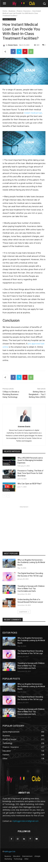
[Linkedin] (24, 838)
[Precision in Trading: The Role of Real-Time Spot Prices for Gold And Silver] (9, 474)
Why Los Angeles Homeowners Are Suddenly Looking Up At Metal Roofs (31, 562)
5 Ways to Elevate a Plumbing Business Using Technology (11, 394)
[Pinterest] (25, 51)
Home (5, 11)
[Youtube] (36, 838)
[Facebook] (13, 51)
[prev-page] (4, 495)
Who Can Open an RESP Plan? (30, 484)
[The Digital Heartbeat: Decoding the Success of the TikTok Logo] (9, 576)
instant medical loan (33, 113)
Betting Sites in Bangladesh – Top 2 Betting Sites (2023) (37, 394)
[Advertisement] (24, 524)
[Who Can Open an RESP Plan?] (9, 486)
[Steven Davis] (4, 45)
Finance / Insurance (24, 11)
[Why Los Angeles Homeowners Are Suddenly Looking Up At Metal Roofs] (9, 563)
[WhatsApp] (30, 51)
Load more (23, 612)
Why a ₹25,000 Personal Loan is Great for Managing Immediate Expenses (30, 460)
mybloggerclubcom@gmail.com (25, 821)
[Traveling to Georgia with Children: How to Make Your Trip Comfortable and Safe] (9, 589)
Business (12, 11)
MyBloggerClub (9, 851)
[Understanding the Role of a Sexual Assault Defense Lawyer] (9, 602)
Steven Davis (13, 45)
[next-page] (8, 495)
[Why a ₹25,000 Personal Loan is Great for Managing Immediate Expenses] (9, 461)
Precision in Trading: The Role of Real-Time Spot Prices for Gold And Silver (30, 473)
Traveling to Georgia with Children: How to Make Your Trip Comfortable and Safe (31, 588)
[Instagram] (17, 838)
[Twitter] (19, 51)
